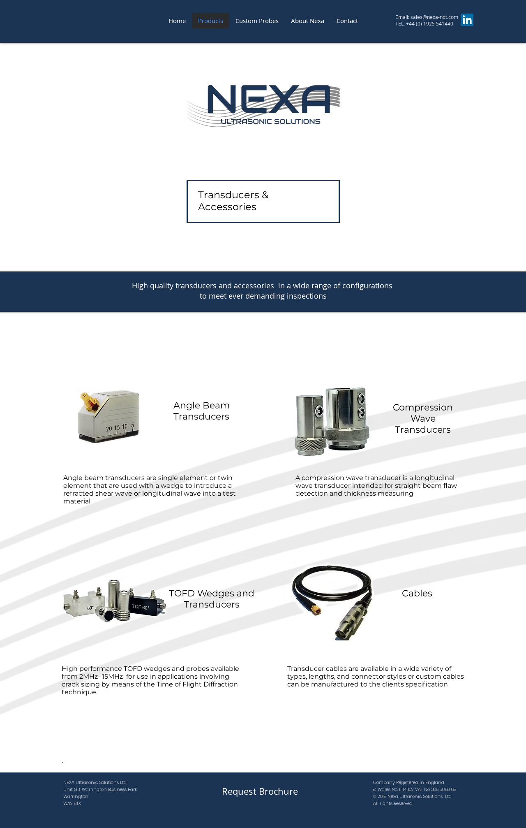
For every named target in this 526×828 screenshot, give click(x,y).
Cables (417, 593)
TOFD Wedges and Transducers (211, 599)
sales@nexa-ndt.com (434, 17)
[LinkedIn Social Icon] (467, 20)
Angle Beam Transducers (201, 411)
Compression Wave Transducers (423, 418)
